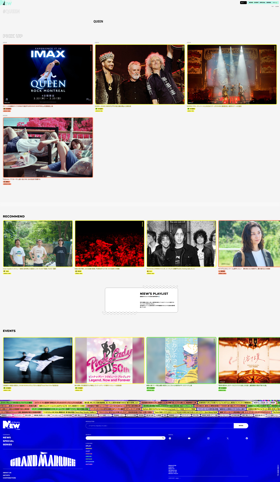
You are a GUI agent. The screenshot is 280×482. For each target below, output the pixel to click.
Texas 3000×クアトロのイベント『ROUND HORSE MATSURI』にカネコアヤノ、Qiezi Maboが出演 (162, 412)
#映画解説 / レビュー (153, 415)
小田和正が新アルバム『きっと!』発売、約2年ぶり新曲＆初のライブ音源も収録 (245, 409)
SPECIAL (262, 2)
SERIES (269, 2)
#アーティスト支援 (110, 415)
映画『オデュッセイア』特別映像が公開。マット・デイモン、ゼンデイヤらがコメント (221, 412)
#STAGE (89, 459)
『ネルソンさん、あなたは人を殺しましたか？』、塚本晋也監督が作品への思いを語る (101, 412)
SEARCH (88, 434)
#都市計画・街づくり (71, 415)
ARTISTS (6, 475)
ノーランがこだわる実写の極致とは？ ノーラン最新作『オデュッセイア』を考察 (88, 409)
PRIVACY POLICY (173, 473)
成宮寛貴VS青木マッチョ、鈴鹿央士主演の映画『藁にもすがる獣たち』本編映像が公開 (131, 402)
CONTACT (171, 467)
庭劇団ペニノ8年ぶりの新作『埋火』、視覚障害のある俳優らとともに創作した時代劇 (243, 406)
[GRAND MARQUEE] (43, 459)
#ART (88, 451)
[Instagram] (208, 438)
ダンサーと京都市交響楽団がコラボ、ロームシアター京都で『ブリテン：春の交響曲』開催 (33, 409)
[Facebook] (246, 438)
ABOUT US (7, 473)
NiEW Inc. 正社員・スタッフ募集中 (227, 402)
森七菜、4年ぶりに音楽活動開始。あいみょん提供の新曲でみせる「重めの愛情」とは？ (74, 402)
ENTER (241, 425)
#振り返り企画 (128, 415)
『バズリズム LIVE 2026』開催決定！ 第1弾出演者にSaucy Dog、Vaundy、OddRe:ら (46, 412)
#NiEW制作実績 (46, 415)
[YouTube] (189, 438)
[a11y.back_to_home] (6, 3)
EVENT (256, 2)
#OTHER (89, 464)
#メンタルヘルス (35, 415)
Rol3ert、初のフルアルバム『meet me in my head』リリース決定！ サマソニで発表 (142, 409)
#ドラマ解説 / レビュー (84, 415)
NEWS (251, 2)
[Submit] (163, 438)
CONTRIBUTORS (9, 478)
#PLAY (88, 446)
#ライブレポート (165, 415)
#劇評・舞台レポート (58, 415)
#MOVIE (89, 454)
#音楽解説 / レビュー (98, 415)
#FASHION (90, 462)
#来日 (144, 415)
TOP (273, 6)
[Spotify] (169, 438)
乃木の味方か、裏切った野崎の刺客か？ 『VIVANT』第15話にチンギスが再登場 (189, 406)
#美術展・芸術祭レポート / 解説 (21, 415)
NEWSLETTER (90, 421)
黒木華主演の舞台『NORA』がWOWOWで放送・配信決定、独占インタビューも (136, 406)
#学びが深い (7, 415)
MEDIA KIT (171, 468)
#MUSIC (89, 448)
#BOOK (89, 456)
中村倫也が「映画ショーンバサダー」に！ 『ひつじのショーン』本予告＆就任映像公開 (82, 406)
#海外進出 (120, 415)
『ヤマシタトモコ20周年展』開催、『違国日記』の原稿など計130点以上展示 (194, 409)
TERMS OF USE (172, 472)
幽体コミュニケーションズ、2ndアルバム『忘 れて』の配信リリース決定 (30, 406)
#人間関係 (137, 415)
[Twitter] (227, 438)
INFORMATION (172, 470)
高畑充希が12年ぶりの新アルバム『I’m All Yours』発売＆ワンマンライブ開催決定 (187, 402)
